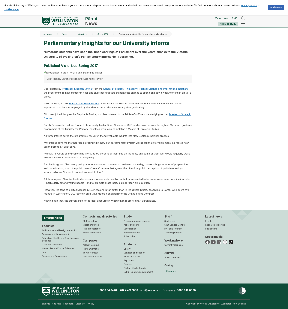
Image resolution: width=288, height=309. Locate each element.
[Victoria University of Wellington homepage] (60, 21)
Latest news (213, 216)
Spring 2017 (103, 34)
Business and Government (55, 234)
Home (49, 34)
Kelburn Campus (91, 245)
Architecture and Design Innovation (59, 230)
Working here (173, 240)
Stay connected (172, 257)
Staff (234, 18)
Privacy (90, 303)
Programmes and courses (137, 221)
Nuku (226, 18)
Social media (213, 236)
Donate (170, 271)
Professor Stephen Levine (77, 88)
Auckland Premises (92, 256)
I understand (276, 7)
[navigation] (243, 23)
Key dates (129, 260)
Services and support (134, 252)
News (65, 34)
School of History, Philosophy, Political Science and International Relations (146, 88)
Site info (46, 303)
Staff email (169, 221)
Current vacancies (173, 245)
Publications (211, 228)
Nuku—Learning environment (138, 272)
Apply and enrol (131, 225)
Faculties (48, 226)
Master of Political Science (84, 103)
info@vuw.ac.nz (150, 290)
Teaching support (173, 232)
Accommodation (132, 232)
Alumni (169, 253)
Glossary (80, 303)
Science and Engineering (54, 256)
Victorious (82, 34)
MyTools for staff (173, 228)
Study (128, 216)
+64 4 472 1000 (129, 290)
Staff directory (90, 221)
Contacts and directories (100, 216)
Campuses (90, 240)
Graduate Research (52, 244)
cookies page (11, 9)
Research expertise (215, 225)
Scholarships (130, 228)
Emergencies (53, 218)
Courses (128, 264)
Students (130, 244)
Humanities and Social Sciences (58, 248)
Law (44, 252)
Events (208, 221)
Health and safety (92, 232)
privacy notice (249, 5)
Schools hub (130, 236)
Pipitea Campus (91, 249)
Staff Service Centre (174, 225)
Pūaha (217, 18)
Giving (168, 265)
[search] (243, 18)
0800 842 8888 (186, 290)
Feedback (68, 303)
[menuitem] (46, 303)
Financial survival (132, 256)
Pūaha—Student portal (135, 268)
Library (127, 249)
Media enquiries (91, 225)
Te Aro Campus (91, 252)
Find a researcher (91, 228)
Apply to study (228, 23)
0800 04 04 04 (108, 290)
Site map (56, 303)
